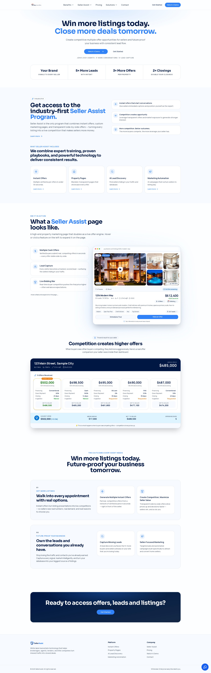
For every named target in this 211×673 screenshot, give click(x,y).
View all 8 (174, 283)
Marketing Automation (117, 657)
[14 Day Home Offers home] (36, 5)
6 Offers (160, 301)
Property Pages (114, 650)
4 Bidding (172, 301)
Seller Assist (83, 5)
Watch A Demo (173, 5)
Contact (125, 5)
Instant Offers (113, 647)
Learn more (35, 136)
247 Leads (172, 311)
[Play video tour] (120, 269)
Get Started (157, 5)
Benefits (67, 5)
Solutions (110, 5)
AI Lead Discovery (115, 653)
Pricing (99, 5)
